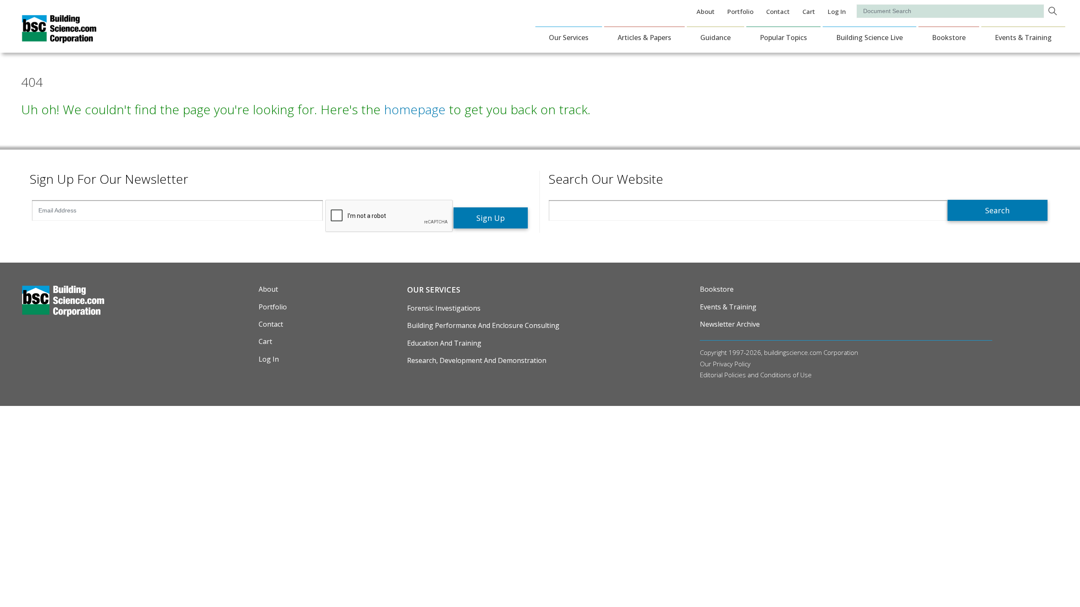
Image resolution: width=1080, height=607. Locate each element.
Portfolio (740, 11)
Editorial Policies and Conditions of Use (756, 375)
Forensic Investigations (444, 308)
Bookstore (949, 37)
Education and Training (444, 343)
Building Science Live (869, 37)
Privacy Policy (732, 364)
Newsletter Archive (730, 324)
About (706, 11)
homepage (415, 109)
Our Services (569, 37)
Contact (778, 11)
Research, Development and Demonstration (476, 360)
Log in (837, 11)
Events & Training (1023, 37)
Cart (808, 11)
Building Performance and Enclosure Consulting (483, 325)
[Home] (59, 37)
